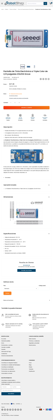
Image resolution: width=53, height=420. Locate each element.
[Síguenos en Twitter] (5, 410)
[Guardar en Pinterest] (43, 79)
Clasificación (32, 371)
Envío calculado (12, 88)
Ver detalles (20, 120)
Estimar (7, 293)
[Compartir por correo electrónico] (49, 79)
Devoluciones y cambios (6, 345)
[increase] (19, 102)
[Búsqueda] (45, 3)
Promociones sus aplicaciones (8, 371)
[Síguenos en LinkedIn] (18, 410)
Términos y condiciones (34, 340)
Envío (2, 343)
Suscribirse (11, 393)
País (5, 285)
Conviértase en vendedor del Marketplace (10, 364)
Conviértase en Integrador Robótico (9, 362)
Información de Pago (6, 351)
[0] (50, 3)
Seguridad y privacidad (34, 343)
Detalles (8, 120)
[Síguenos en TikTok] (15, 410)
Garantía (3, 349)
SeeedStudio (6, 77)
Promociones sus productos (7, 369)
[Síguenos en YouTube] (13, 410)
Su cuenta (3, 338)
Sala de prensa (32, 345)
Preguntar (33, 120)
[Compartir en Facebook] (41, 79)
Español (18, 403)
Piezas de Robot (13, 9)
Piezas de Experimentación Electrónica (26, 9)
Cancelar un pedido (5, 347)
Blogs (30, 364)
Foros (30, 362)
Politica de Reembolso (8, 300)
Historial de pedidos (5, 340)
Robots (6, 9)
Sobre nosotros (32, 338)
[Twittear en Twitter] (46, 79)
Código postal (42, 285)
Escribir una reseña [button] (26, 270)
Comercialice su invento (6, 373)
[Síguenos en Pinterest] (10, 410)
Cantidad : (5, 102)
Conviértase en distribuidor (7, 367)
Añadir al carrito (26, 107)
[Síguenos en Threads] (21, 410)
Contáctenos (4, 353)
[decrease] (10, 102)
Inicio (2, 9)
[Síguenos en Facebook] (2, 410)
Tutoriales (31, 369)
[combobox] (35, 3)
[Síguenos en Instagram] (8, 410)
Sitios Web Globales (5, 403)
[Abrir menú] (2, 3)
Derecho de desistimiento (7, 355)
